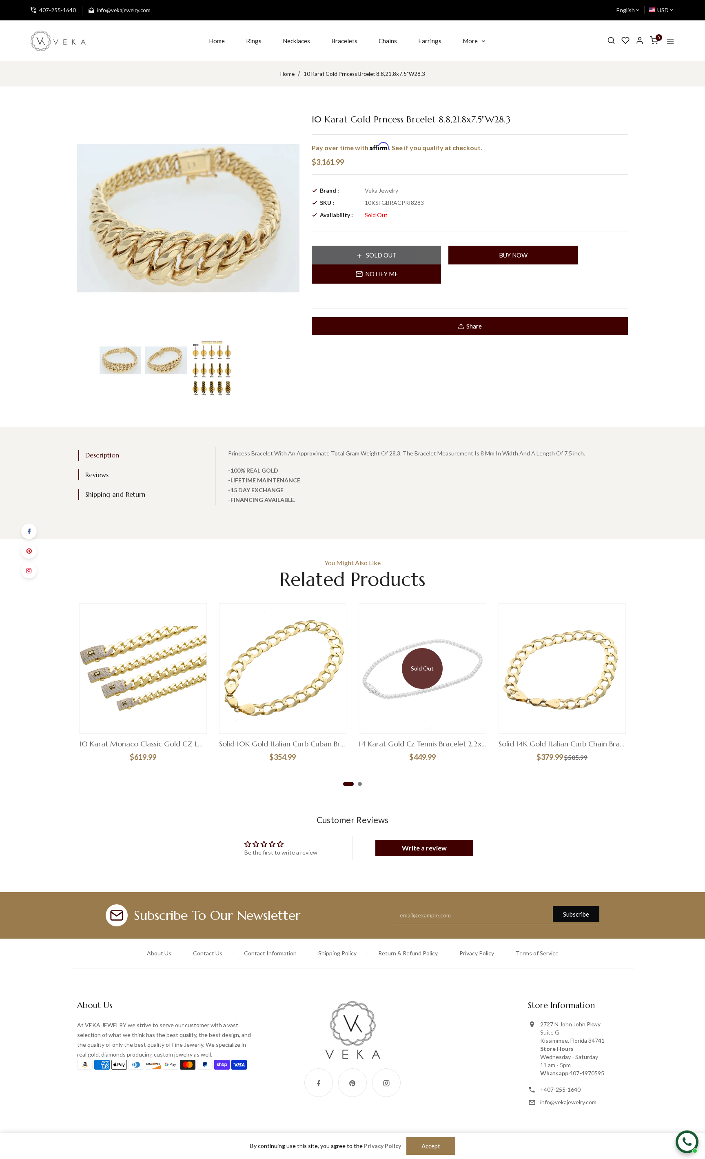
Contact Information (270, 953)
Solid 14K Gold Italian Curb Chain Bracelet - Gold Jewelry (562, 744)
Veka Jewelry (381, 190)
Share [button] (474, 326)
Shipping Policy (337, 953)
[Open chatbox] (687, 1141)
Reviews (97, 475)
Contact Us (207, 953)
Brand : (329, 190)
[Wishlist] (625, 40)
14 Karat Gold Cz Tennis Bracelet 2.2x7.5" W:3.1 (422, 744)
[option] (120, 360)
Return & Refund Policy (408, 953)
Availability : (336, 214)
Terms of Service (537, 953)
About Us (159, 953)
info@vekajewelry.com (568, 1102)
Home (287, 74)
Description (102, 455)
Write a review (424, 848)
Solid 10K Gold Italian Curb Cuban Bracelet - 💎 (283, 744)
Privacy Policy (476, 953)
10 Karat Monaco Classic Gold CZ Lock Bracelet (143, 744)
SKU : (327, 202)
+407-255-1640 (560, 1089)
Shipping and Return (115, 494)
